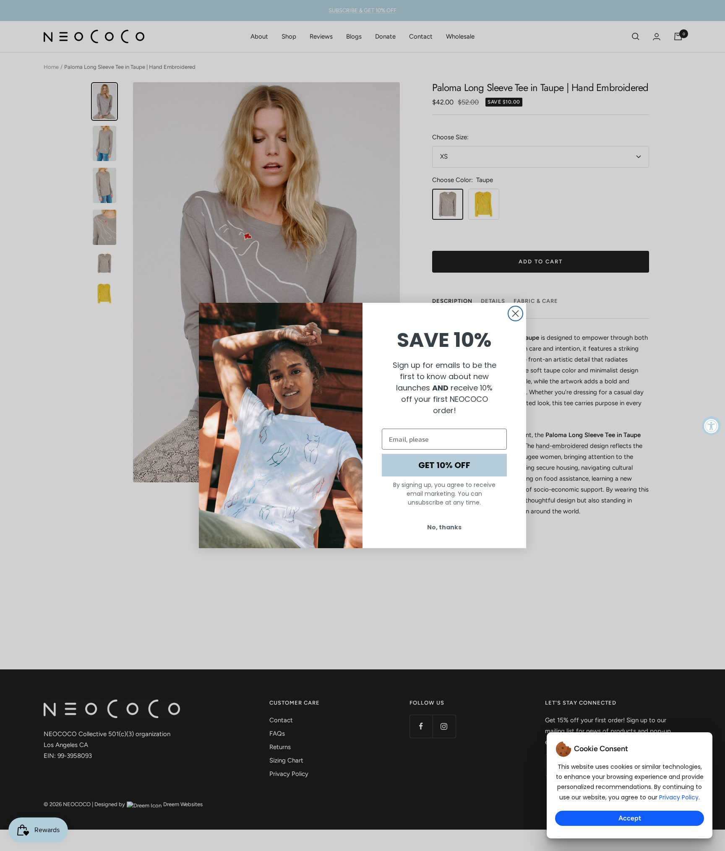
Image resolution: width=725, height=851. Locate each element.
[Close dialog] (515, 313)
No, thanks (444, 527)
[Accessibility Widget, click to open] (711, 425)
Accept (629, 818)
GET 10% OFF (444, 465)
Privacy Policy (679, 797)
